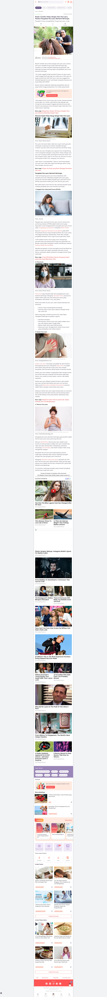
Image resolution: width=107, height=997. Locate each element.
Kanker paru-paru (40, 363)
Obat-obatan (70, 7)
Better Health (65, 227)
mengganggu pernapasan (46, 227)
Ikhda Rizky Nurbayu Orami (54, 58)
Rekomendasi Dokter (40, 911)
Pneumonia (38, 293)
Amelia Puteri (53, 57)
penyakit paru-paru (64, 771)
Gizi (44, 7)
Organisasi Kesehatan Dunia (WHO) (51, 230)
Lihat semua (68, 820)
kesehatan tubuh (63, 775)
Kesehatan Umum (61, 7)
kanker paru (54, 775)
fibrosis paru (54, 771)
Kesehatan (38, 7)
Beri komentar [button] (50, 787)
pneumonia (47, 775)
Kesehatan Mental (51, 7)
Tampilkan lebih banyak (53, 916)
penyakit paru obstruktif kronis (42, 771)
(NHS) (44, 245)
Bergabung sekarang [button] (51, 95)
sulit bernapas (46, 447)
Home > (36, 11)
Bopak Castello (39, 775)
